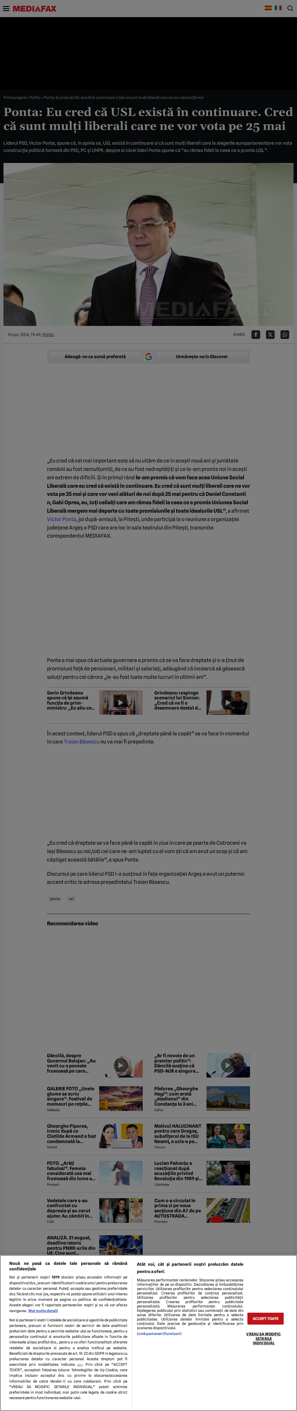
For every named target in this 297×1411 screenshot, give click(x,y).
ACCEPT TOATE (266, 1318)
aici (79, 1364)
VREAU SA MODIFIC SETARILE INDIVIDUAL (263, 1338)
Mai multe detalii (43, 1311)
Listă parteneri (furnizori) (159, 1334)
